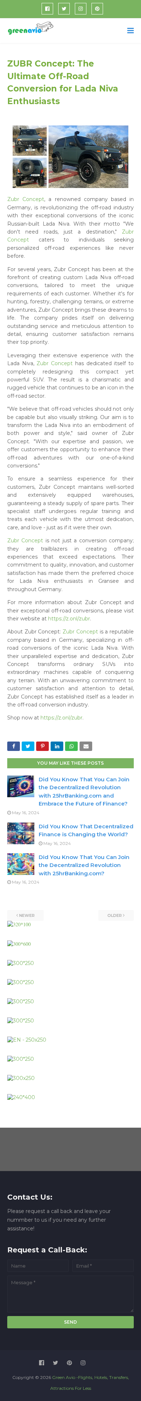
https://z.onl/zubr (69, 618)
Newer (27, 915)
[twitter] (64, 8)
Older (114, 915)
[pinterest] (97, 8)
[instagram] (80, 8)
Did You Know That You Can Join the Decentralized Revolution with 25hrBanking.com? (84, 865)
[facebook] (47, 8)
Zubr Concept (25, 199)
